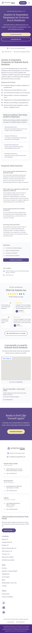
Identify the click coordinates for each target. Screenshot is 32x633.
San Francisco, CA (7, 551)
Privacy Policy (6, 594)
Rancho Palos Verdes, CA (9, 548)
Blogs (3, 580)
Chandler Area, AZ (7, 542)
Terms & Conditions (7, 597)
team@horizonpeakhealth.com (17, 457)
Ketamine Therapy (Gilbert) (9, 571)
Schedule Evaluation (16, 34)
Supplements (6, 574)
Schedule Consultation (16, 260)
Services (4, 568)
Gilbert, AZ (5, 539)
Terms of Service (20, 622)
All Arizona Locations (8, 557)
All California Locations (8, 560)
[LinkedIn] (4, 608)
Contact (4, 586)
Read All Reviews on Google (17, 333)
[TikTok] (4, 603)
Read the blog (8, 530)
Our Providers (6, 577)
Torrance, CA (5, 554)
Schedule (22, 3)
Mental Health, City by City (9, 583)
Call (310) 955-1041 (16, 39)
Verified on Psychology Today (17, 453)
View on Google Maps (17, 382)
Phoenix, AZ (5, 545)
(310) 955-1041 (8, 51)
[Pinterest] (4, 612)
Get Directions (9, 399)
